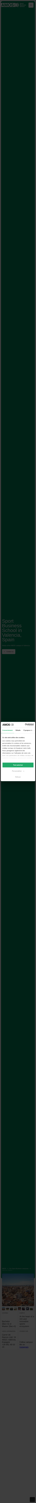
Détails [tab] (18, 730)
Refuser (18, 777)
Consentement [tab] (7, 730)
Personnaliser (17, 771)
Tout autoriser (18, 765)
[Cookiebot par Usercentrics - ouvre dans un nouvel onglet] (25, 724)
